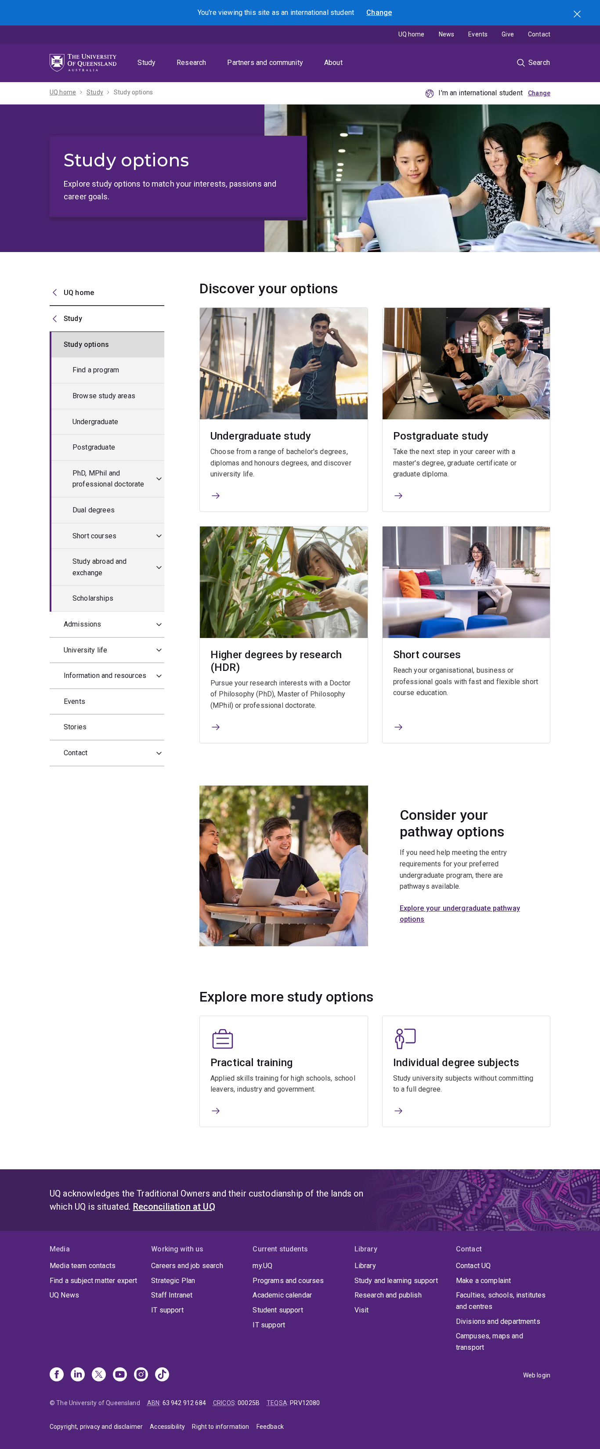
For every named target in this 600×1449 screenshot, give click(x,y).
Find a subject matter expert (93, 1280)
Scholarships (92, 598)
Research (191, 62)
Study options (133, 92)
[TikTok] (162, 1375)
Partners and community (265, 62)
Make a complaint (483, 1280)
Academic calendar (282, 1295)
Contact (539, 34)
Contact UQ (473, 1266)
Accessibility (167, 1426)
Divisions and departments (498, 1321)
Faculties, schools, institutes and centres (501, 1301)
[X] (99, 1375)
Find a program (95, 370)
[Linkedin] (78, 1375)
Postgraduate (93, 447)
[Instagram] (141, 1375)
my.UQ (262, 1266)
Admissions (82, 624)
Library (365, 1266)
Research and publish (388, 1295)
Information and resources (105, 675)
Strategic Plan (173, 1280)
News (447, 34)
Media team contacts (83, 1266)
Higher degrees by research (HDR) (276, 661)
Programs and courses (288, 1280)
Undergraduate (95, 422)
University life (85, 650)
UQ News (64, 1295)
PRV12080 (305, 1402)
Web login (536, 1375)
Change (379, 12)
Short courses (94, 536)
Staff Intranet (171, 1295)
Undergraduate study (260, 436)
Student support (278, 1310)
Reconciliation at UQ (174, 1206)
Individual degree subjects (456, 1062)
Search (578, 15)
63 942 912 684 (184, 1402)
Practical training (251, 1062)
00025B (249, 1402)
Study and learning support (396, 1280)
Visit (361, 1310)
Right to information (220, 1426)
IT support (167, 1310)
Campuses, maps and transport (489, 1342)
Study (146, 62)
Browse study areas (103, 396)
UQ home (411, 34)
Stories (75, 727)
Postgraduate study (441, 436)
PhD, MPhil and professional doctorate (108, 479)
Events (478, 34)
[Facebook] (57, 1375)
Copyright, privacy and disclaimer (96, 1426)
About (333, 62)
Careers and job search (187, 1266)
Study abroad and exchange (99, 567)
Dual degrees (93, 510)
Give (508, 34)
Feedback (270, 1426)
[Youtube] (120, 1375)
